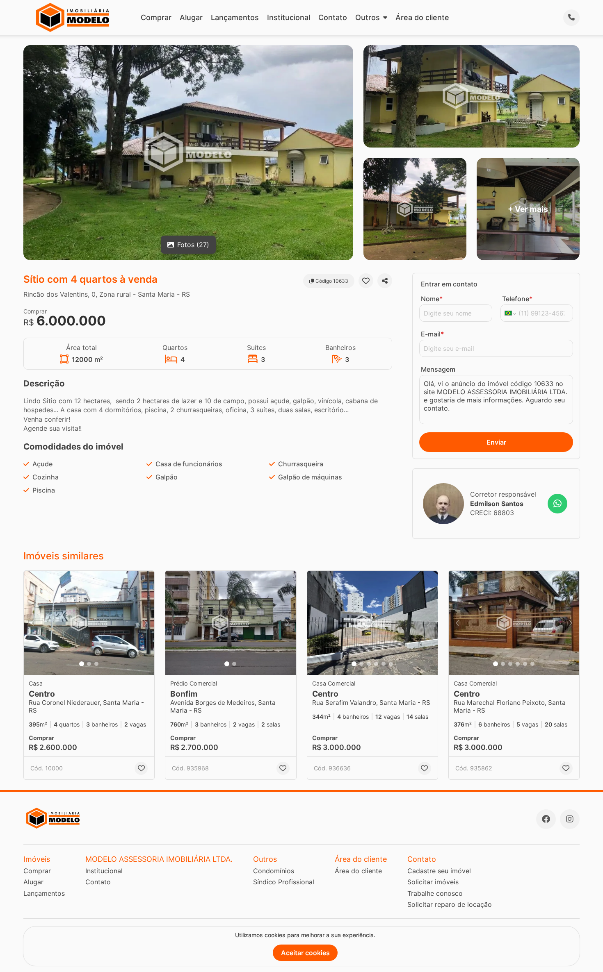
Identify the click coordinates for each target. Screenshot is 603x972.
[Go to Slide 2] (89, 664)
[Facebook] (546, 819)
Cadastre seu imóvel (439, 871)
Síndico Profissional (283, 882)
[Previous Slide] (32, 623)
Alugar (191, 17)
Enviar (496, 442)
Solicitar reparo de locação (449, 904)
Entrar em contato (449, 284)
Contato (332, 17)
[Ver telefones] (571, 17)
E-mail (432, 334)
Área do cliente (422, 17)
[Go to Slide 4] (376, 664)
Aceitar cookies (305, 953)
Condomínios (273, 871)
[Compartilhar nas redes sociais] (384, 280)
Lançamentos (235, 17)
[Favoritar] (366, 280)
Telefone (517, 299)
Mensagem (438, 369)
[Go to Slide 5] (383, 664)
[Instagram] (570, 819)
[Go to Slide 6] (391, 664)
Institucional (288, 17)
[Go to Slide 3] (96, 664)
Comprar (156, 17)
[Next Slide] (145, 623)
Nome (432, 299)
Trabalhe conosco (435, 893)
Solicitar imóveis (433, 882)
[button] (89, 623)
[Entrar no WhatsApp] (557, 503)
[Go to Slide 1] (81, 663)
